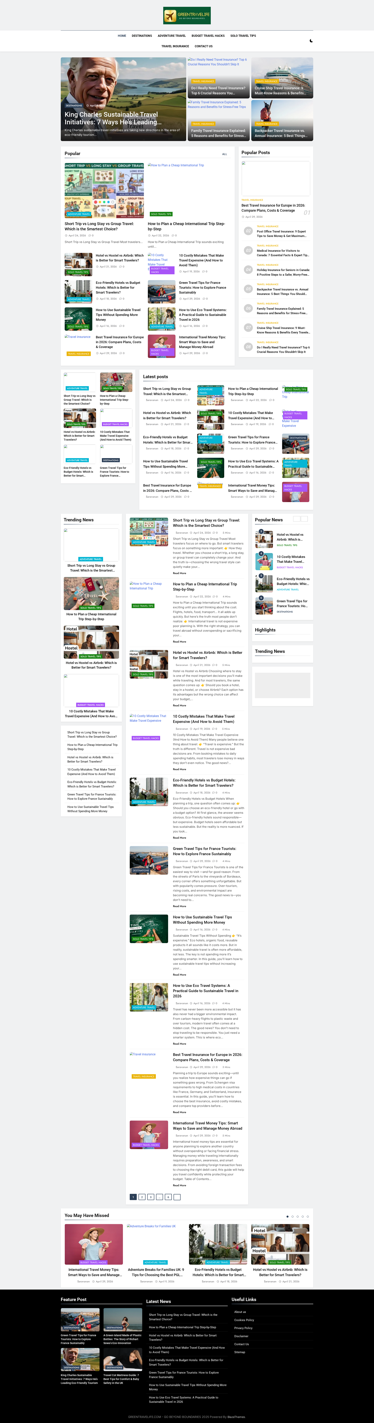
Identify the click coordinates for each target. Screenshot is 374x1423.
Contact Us (204, 46)
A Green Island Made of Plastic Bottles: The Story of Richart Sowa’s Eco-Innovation (122, 1339)
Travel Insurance (175, 46)
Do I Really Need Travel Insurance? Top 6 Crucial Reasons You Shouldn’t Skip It (218, 93)
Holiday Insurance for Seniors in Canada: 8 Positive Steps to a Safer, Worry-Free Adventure (283, 274)
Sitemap (239, 1352)
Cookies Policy (244, 1320)
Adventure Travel (172, 36)
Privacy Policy (243, 1328)
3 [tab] (298, 1217)
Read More (179, 573)
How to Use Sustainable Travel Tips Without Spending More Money (118, 315)
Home (122, 36)
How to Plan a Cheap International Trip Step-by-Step (114, 399)
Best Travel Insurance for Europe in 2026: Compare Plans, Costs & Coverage (120, 342)
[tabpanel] (94, 1254)
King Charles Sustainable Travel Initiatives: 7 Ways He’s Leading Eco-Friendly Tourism (79, 1379)
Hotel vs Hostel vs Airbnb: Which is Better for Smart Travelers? (79, 435)
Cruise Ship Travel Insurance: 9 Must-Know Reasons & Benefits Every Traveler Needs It (279, 93)
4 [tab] (303, 1217)
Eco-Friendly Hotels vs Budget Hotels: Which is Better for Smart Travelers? (118, 287)
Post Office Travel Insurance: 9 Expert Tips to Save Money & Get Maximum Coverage (281, 236)
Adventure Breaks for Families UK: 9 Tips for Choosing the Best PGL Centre (156, 1275)
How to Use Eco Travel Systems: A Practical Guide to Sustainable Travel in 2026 (203, 315)
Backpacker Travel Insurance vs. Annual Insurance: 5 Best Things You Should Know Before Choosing (281, 136)
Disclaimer (241, 1336)
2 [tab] (293, 1217)
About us (240, 1312)
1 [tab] (287, 1217)
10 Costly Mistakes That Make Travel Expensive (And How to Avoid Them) (201, 260)
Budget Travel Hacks (208, 36)
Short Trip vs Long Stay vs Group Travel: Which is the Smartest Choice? (79, 399)
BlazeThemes (236, 1417)
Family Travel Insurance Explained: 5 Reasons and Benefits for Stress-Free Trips (218, 136)
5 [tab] (308, 1217)
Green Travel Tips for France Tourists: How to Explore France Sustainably (202, 287)
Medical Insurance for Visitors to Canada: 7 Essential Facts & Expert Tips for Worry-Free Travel (283, 255)
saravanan (152, 400)
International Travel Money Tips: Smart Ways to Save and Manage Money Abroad (202, 342)
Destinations (142, 36)
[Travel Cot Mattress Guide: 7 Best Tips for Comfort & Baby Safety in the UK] (123, 99)
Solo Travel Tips (243, 36)
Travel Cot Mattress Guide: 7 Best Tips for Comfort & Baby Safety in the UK (114, 126)
